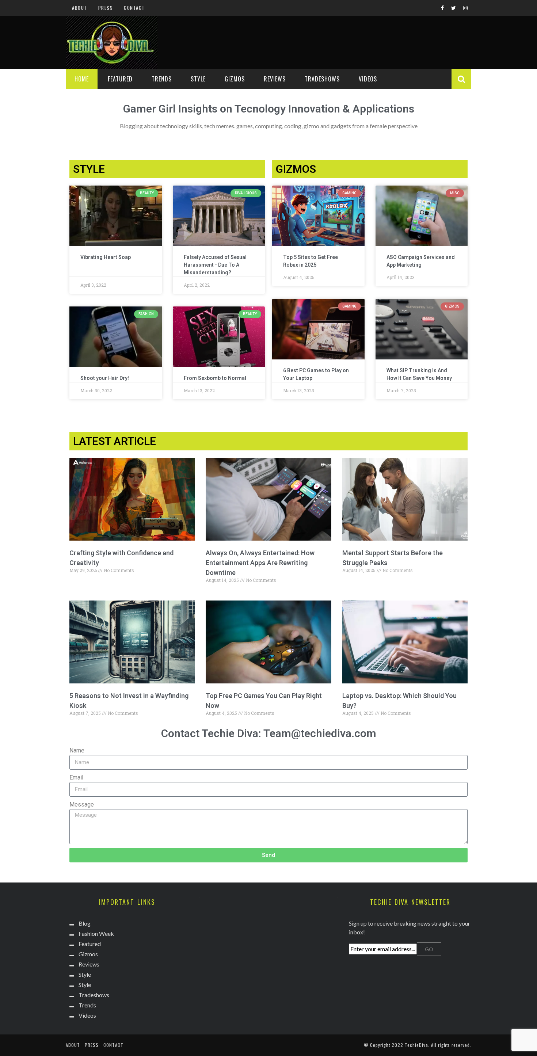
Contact (134, 7)
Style (198, 79)
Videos (368, 79)
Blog (85, 923)
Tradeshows (322, 79)
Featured (120, 79)
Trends (162, 79)
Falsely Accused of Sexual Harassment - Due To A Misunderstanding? (215, 264)
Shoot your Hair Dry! (104, 378)
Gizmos (235, 79)
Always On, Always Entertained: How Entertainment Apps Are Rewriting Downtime (260, 562)
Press (105, 7)
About (79, 7)
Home (82, 79)
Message (81, 804)
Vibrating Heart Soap (105, 257)
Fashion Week (96, 933)
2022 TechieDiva (410, 1045)
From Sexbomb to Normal (215, 378)
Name (76, 750)
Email (76, 777)
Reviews (275, 79)
